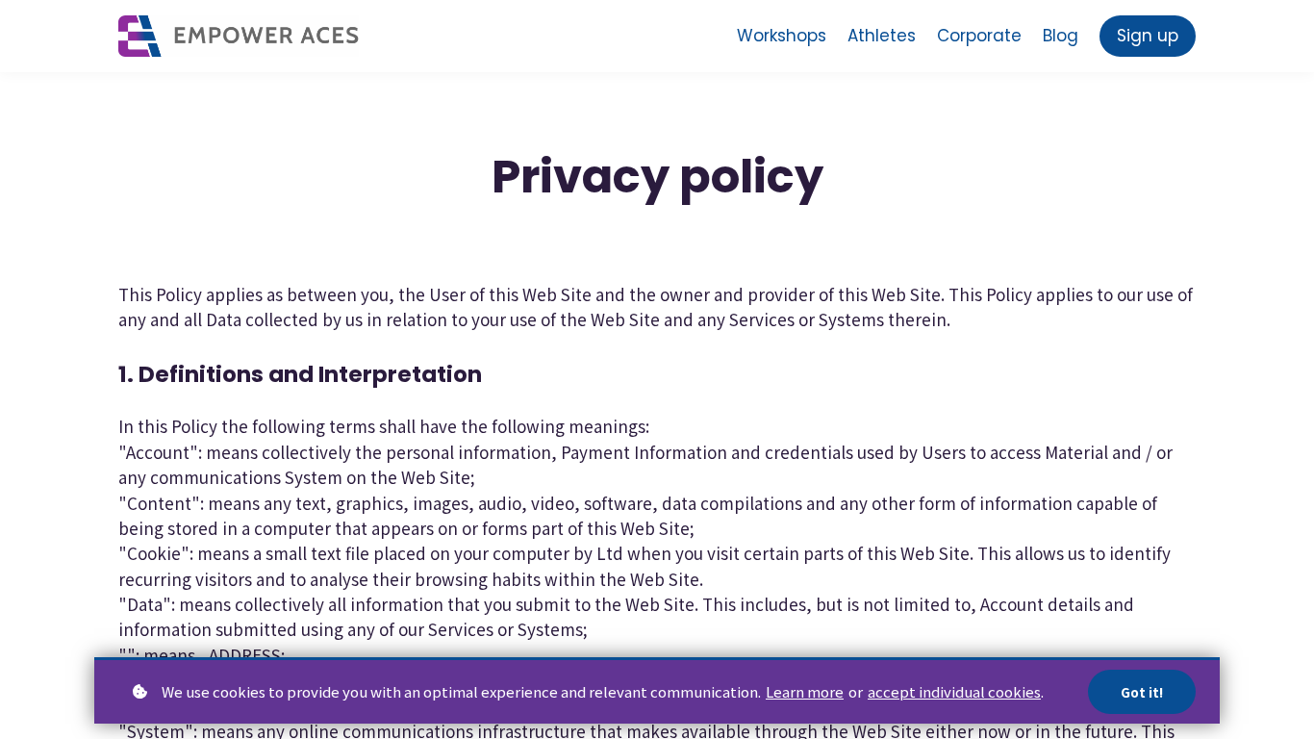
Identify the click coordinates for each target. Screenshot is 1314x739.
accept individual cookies (954, 691)
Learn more (805, 691)
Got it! (1142, 691)
